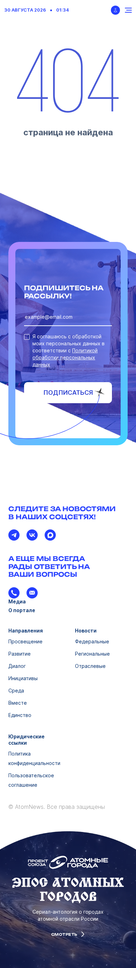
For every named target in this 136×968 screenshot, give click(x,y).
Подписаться (68, 392)
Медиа (17, 601)
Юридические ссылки (26, 739)
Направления (25, 631)
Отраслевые (90, 666)
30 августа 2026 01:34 (36, 10)
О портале (21, 610)
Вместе (17, 703)
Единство (19, 715)
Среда (16, 690)
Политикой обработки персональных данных (65, 357)
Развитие (19, 654)
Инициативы (23, 678)
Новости (86, 631)
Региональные (92, 654)
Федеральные (92, 641)
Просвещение (25, 641)
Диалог (17, 666)
